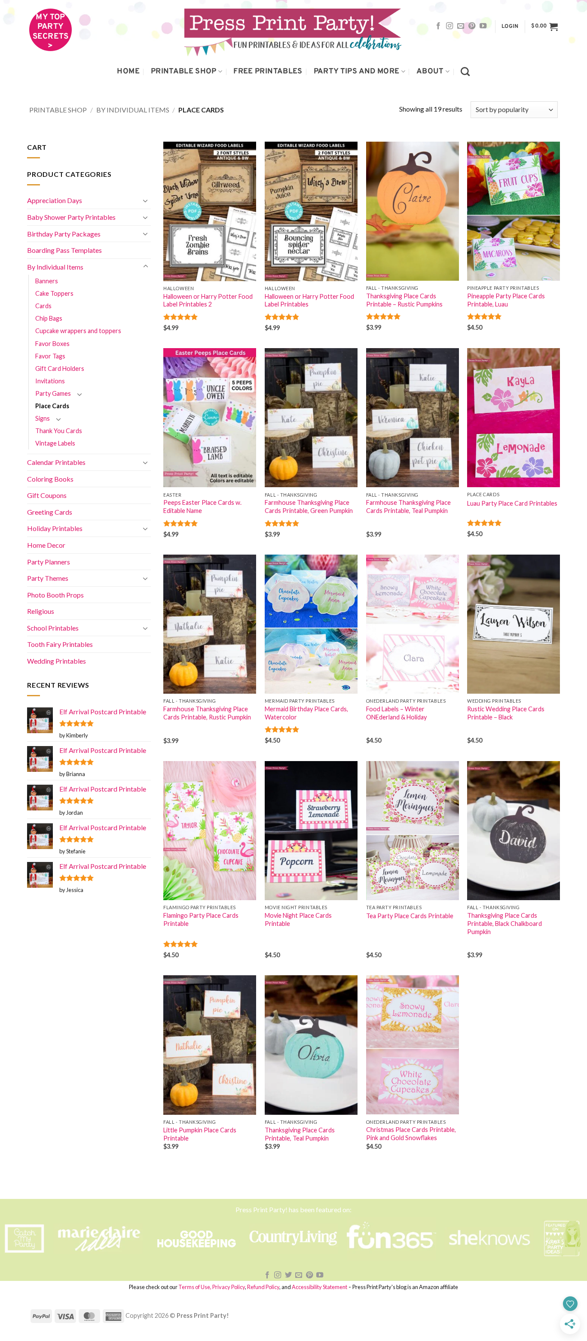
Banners (46, 281)
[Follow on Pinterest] (471, 26)
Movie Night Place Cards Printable (298, 919)
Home (128, 71)
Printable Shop (184, 71)
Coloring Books (50, 479)
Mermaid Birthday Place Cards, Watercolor (306, 713)
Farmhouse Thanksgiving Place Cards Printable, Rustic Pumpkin (207, 713)
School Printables (53, 628)
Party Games (53, 393)
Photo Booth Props (55, 595)
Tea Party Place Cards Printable (409, 915)
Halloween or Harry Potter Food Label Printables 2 (208, 300)
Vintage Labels (55, 443)
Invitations (50, 381)
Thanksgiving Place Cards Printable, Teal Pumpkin (300, 1134)
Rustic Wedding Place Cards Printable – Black (505, 713)
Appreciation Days (54, 200)
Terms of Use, (194, 1286)
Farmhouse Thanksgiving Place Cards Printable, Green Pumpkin (309, 506)
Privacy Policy (228, 1286)
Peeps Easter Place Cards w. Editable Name (202, 506)
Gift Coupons (47, 495)
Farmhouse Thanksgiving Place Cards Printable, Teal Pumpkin (408, 506)
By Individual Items (132, 110)
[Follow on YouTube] (483, 26)
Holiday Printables (55, 528)
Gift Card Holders (59, 368)
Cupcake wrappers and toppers (78, 330)
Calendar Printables (56, 462)
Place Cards (52, 406)
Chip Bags (48, 318)
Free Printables (267, 71)
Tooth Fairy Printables (60, 644)
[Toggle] (146, 200)
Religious (40, 611)
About (430, 71)
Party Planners (48, 562)
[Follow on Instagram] (449, 26)
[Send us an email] (460, 26)
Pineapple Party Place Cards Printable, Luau (506, 300)
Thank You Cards (58, 430)
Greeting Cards (49, 512)
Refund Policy (263, 1286)
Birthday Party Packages (64, 234)
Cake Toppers (54, 293)
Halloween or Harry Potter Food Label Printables (309, 300)
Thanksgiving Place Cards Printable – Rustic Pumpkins (404, 300)
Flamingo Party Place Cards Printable (200, 919)
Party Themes (47, 578)
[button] (509, 26)
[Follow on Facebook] (438, 26)
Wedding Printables (56, 661)
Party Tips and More (357, 71)
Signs (42, 418)
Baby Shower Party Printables (71, 217)
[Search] (465, 71)
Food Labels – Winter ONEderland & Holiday (396, 713)
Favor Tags (50, 356)
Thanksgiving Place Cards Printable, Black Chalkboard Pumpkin (504, 923)
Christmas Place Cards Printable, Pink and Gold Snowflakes (411, 1133)
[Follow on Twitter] (288, 1275)
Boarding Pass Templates (64, 250)
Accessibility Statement (319, 1286)
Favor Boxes (52, 343)
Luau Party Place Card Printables (512, 503)
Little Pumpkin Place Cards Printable (199, 1134)
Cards (43, 305)
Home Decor (46, 545)
